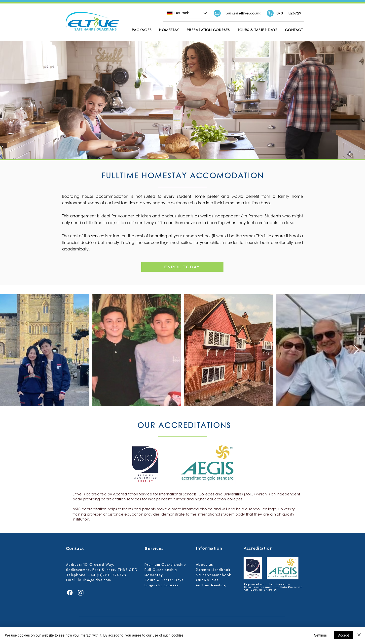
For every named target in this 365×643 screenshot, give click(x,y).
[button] (141, 30)
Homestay (154, 575)
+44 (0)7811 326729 (107, 575)
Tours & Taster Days (165, 580)
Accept (343, 635)
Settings (320, 635)
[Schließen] (359, 635)
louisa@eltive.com (94, 580)
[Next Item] (356, 350)
